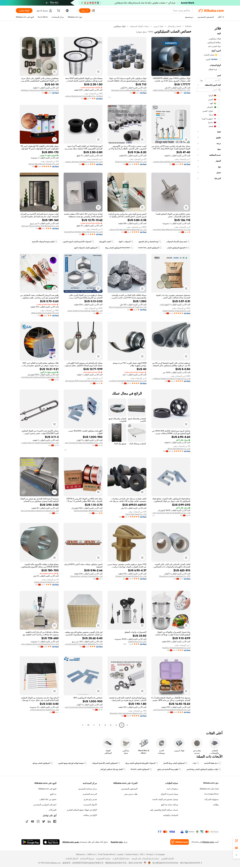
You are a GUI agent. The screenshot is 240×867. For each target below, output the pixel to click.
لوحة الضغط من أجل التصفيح (148, 242)
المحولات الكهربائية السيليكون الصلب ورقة (140, 763)
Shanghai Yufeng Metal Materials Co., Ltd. (128, 90)
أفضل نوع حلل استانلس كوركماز (111, 769)
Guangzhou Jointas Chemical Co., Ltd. (86, 576)
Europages (160, 854)
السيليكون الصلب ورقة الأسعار (174, 763)
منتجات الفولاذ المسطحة (139, 26)
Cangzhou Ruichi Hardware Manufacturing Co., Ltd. (127, 381)
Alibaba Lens (208, 842)
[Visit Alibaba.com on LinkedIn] (49, 821)
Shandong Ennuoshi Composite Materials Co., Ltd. (83, 644)
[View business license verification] (145, 862)
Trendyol (149, 854)
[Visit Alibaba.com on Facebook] (54, 821)
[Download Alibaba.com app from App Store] (51, 842)
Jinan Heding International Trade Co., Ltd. (84, 311)
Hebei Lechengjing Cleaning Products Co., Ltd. (39, 510)
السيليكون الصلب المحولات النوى (85, 248)
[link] (236, 840)
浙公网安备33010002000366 (165, 863)
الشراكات (52, 810)
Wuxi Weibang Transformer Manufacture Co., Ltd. (39, 90)
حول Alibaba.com (211, 783)
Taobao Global (131, 854)
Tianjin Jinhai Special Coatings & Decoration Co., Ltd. (39, 377)
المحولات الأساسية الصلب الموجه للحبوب (77, 242)
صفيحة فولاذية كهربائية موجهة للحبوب (71, 763)
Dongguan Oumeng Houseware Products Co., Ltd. (170, 710)
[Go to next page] (82, 725)
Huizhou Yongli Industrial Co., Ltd (176, 648)
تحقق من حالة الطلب (47, 799)
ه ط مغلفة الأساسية (211, 763)
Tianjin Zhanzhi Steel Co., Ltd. (46, 582)
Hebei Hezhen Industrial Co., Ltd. (176, 311)
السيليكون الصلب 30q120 (140, 769)
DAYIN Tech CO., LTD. (137, 641)
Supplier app (117, 842)
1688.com (91, 854)
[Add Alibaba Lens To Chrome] (179, 842)
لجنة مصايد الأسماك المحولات (176, 242)
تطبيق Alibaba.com (70, 842)
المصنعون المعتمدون (129, 789)
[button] (93, 10)
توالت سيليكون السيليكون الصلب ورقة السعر (202, 769)
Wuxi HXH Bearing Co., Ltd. (178, 448)
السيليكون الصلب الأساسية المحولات (104, 763)
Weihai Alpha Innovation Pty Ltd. (45, 313)
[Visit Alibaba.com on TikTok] (27, 821)
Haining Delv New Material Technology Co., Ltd (170, 229)
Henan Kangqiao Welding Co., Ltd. (88, 510)
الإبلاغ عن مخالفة (90, 815)
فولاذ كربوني (158, 26)
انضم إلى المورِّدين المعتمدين (44, 804)
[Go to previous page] (127, 725)
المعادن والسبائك (174, 26)
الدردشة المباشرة (90, 794)
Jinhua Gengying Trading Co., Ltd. (44, 710)
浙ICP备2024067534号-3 (191, 863)
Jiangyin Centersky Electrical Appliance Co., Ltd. (83, 443)
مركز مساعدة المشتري (87, 789)
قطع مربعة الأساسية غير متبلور (167, 769)
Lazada (120, 854)
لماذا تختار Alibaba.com (209, 789)
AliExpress (80, 854)
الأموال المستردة (90, 804)
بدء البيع (53, 794)
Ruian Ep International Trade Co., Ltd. (130, 162)
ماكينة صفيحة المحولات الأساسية (43, 242)
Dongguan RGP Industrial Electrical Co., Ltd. (83, 381)
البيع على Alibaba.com (47, 789)
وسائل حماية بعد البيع (169, 804)
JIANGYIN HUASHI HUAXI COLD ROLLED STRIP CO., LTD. (170, 90)
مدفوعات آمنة (172, 789)
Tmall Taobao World (106, 854)
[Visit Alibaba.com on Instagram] (38, 821)
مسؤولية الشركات (211, 799)
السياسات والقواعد (170, 815)
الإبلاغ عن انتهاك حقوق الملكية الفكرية (82, 810)
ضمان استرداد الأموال (169, 794)
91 (88, 725)
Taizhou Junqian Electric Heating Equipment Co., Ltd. (39, 443)
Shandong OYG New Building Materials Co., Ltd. (127, 229)
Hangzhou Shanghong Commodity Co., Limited (83, 96)
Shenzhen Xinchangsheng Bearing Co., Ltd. (127, 713)
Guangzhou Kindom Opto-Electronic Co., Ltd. (83, 232)
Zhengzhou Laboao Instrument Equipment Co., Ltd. (39, 644)
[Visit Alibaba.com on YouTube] (32, 821)
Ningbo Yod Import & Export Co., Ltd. (130, 576)
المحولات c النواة (125, 242)
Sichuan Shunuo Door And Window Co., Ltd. (40, 226)
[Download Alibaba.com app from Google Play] (30, 842)
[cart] (58, 11)
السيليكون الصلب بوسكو (41, 763)
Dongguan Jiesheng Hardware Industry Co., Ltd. (83, 162)
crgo (194, 763)
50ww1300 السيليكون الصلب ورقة (117, 248)
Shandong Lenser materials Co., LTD (174, 576)
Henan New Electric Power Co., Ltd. (43, 164)
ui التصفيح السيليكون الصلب (177, 248)
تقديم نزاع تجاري (90, 799)
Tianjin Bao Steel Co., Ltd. (135, 514)
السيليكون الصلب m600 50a (148, 248)
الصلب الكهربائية (105, 242)
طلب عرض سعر (131, 794)
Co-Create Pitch (211, 794)
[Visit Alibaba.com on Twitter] (43, 821)
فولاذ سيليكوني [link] (119, 26)
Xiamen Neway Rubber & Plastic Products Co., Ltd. (170, 378)
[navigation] (208, 376)
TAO (141, 854)
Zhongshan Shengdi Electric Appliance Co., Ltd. (170, 162)
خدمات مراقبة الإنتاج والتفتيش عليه (164, 810)
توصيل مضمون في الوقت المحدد (165, 799)
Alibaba (188, 26)
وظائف (216, 804)
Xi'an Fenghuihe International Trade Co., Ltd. (127, 307)
